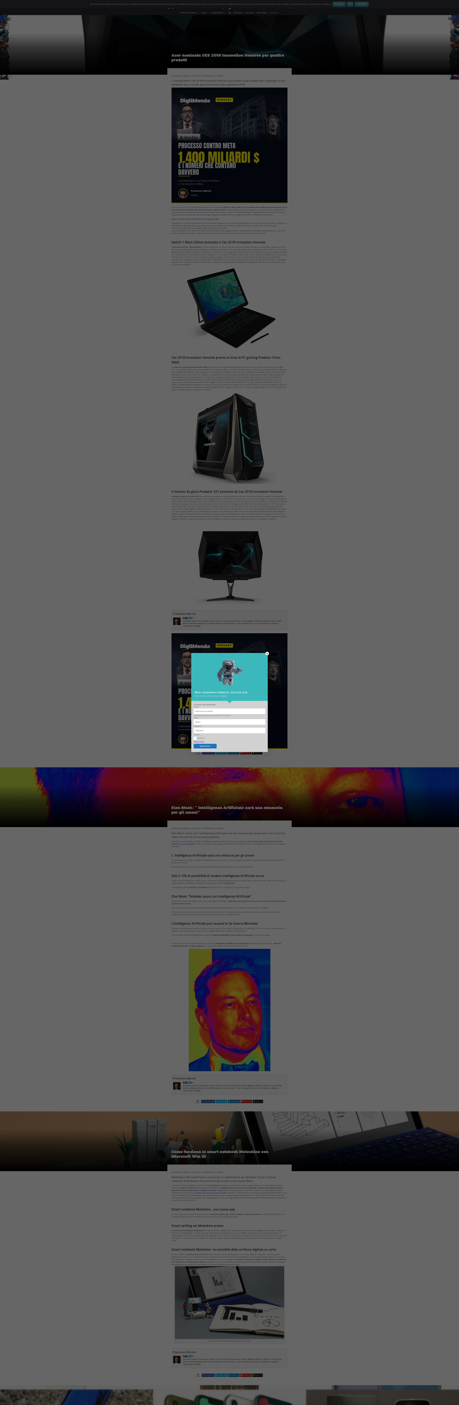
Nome (196, 718)
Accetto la (200, 738)
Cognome (197, 726)
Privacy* (197, 735)
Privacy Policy (199, 742)
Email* (196, 707)
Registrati (205, 746)
